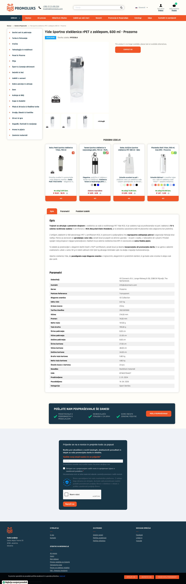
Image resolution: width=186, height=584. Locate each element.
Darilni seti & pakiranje (21, 32)
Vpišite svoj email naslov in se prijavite (81, 457)
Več (61, 198)
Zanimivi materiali (19, 135)
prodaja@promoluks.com (53, 9)
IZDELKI (14, 18)
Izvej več (62, 576)
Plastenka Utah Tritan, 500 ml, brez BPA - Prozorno (163, 149)
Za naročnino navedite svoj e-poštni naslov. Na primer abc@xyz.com (86, 464)
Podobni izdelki (83, 211)
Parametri (64, 211)
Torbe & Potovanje (19, 38)
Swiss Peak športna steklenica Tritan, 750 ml (61, 149)
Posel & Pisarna (18, 55)
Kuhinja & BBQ (18, 95)
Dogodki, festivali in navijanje (24, 124)
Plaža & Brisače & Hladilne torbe (25, 106)
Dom (14, 89)
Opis (52, 211)
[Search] (121, 7)
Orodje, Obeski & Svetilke (22, 112)
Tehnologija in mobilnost (22, 49)
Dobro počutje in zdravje (22, 84)
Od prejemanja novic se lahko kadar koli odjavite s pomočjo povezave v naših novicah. (92, 474)
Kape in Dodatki (18, 101)
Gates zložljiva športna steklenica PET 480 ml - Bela (129, 149)
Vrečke (15, 44)
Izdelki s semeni (19, 78)
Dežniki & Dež (18, 72)
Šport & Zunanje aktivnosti (23, 66)
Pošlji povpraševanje (159, 413)
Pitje (14, 61)
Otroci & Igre (17, 118)
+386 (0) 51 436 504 (51, 6)
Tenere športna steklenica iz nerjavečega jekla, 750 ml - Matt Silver (95, 150)
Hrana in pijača (18, 129)
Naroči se (69, 504)
